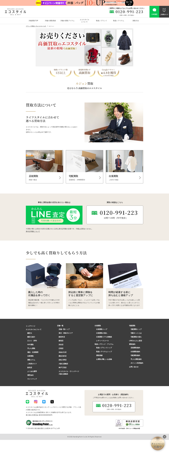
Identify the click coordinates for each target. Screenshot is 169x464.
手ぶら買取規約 (136, 359)
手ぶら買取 (31, 348)
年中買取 (30, 344)
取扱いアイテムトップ (104, 351)
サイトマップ (32, 379)
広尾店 (61, 348)
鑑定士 (29, 333)
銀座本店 (62, 337)
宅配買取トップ (136, 329)
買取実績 (99, 355)
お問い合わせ (133, 367)
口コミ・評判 (32, 340)
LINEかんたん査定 (135, 340)
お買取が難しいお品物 (104, 359)
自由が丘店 (63, 352)
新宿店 (61, 340)
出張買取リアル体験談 (104, 337)
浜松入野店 (63, 360)
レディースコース (102, 340)
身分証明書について (33, 231)
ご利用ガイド (32, 364)
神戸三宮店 (63, 367)
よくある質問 (32, 371)
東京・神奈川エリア (66, 333)
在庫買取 (30, 356)
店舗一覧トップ (64, 329)
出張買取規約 (135, 351)
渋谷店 (61, 344)
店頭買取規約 (135, 348)
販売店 (29, 367)
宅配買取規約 (135, 355)
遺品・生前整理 (32, 352)
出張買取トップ (101, 329)
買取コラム (31, 360)
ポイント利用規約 (137, 363)
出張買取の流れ (101, 333)
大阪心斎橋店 (63, 364)
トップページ (30, 326)
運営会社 (30, 375)
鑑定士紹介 (31, 337)
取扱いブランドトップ (104, 348)
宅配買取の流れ (136, 337)
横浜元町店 (63, 356)
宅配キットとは (136, 333)
